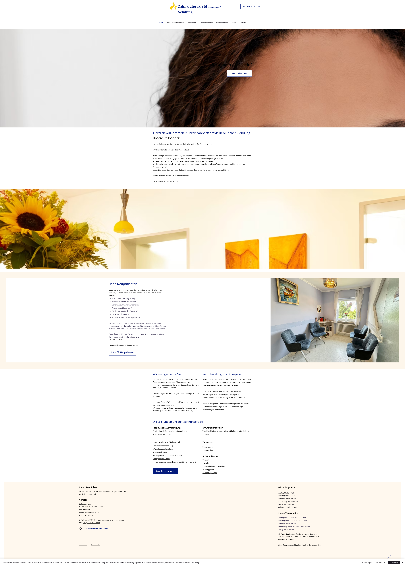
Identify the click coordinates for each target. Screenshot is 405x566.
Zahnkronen (207, 447)
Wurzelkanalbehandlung (163, 449)
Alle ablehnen (380, 563)
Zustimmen (394, 563)
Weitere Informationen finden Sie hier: (124, 345)
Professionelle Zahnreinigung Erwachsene (170, 431)
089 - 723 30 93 (296, 537)
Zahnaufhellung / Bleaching (213, 466)
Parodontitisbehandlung (163, 446)
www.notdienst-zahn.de (286, 539)
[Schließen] (402, 562)
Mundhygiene (208, 469)
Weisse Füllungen (160, 452)
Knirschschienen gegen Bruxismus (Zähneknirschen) (174, 462)
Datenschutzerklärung (191, 563)
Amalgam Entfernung (161, 458)
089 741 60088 (118, 339)
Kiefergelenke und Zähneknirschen (167, 455)
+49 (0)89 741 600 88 (91, 522)
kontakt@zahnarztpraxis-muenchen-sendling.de (104, 520)
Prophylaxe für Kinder (162, 434)
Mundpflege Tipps (209, 472)
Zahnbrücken (207, 450)
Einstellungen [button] (367, 563)
